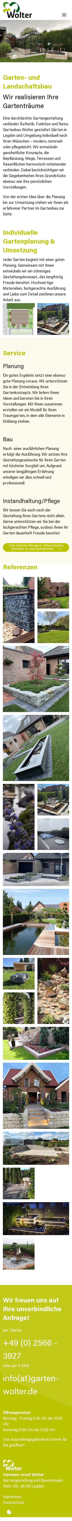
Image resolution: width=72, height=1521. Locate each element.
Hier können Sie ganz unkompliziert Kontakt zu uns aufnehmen (36, 547)
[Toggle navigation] (64, 15)
